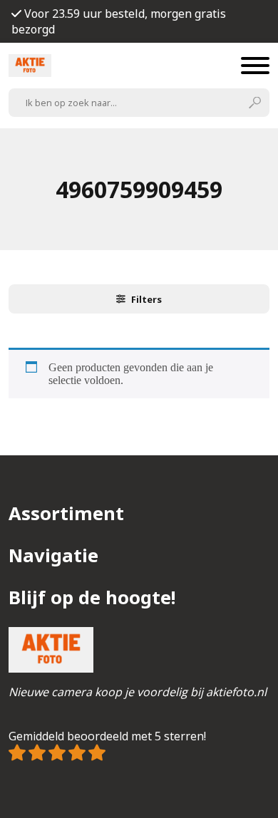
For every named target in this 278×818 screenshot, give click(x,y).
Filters (146, 299)
